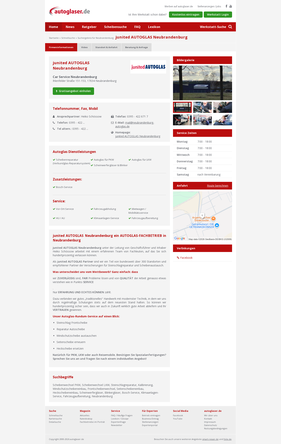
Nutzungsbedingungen (215, 428)
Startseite (54, 37)
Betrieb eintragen (151, 415)
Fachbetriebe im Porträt (92, 421)
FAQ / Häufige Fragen (121, 415)
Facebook (186, 257)
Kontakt (208, 418)
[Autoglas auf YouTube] (230, 6)
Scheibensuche (115, 27)
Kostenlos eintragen (185, 14)
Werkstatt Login (218, 14)
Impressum (210, 421)
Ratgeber (89, 27)
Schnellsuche (68, 37)
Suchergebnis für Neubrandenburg (96, 37)
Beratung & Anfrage (136, 47)
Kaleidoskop (86, 418)
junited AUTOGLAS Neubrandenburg (137, 136)
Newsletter (116, 425)
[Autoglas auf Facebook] (226, 6)
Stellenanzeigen (150, 421)
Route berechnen (217, 185)
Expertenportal (150, 425)
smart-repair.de (210, 439)
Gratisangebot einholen (74, 91)
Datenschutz (210, 425)
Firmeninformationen (61, 47)
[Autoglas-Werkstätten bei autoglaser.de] (72, 11)
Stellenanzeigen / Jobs (209, 6)
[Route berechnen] (202, 215)
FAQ (137, 27)
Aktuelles (84, 415)
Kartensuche (55, 418)
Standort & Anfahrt (106, 47)
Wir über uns (210, 415)
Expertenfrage (118, 421)
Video (84, 47)
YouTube (177, 418)
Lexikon (154, 27)
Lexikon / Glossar (120, 418)
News (70, 27)
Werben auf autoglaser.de (179, 6)
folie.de (227, 439)
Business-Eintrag (150, 418)
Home (53, 27)
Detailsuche (55, 421)
